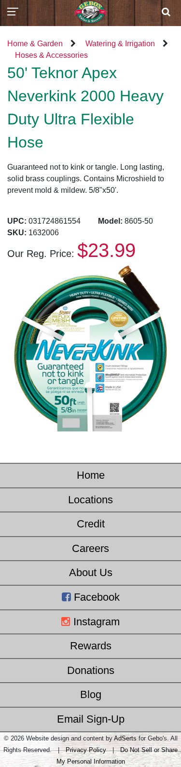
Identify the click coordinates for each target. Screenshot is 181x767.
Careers (90, 548)
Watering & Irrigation (120, 44)
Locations (90, 500)
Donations (90, 670)
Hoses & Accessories (51, 55)
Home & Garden (35, 44)
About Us (90, 572)
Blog (90, 694)
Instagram (95, 622)
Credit (91, 524)
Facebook (95, 597)
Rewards (90, 646)
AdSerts (125, 738)
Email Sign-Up (91, 719)
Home (91, 475)
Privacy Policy (86, 750)
